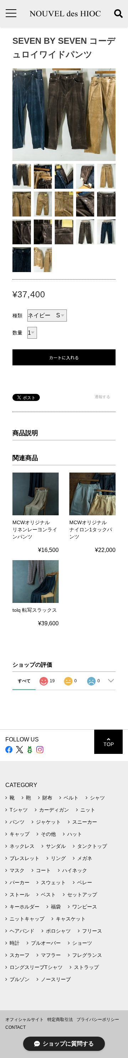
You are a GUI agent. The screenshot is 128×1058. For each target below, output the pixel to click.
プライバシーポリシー (97, 1019)
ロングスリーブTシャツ (36, 967)
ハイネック (74, 870)
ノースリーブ (56, 979)
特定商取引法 (60, 1019)
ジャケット (48, 822)
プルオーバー (46, 943)
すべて (24, 680)
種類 (17, 315)
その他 (48, 834)
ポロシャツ (58, 931)
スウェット (53, 882)
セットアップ (82, 894)
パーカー (20, 882)
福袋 (56, 907)
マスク (17, 870)
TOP (108, 744)
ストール (20, 894)
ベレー (84, 882)
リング (58, 858)
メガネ (84, 858)
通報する (102, 397)
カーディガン (54, 810)
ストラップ (86, 967)
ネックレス (22, 846)
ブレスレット (24, 858)
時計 (15, 943)
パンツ (17, 822)
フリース (92, 931)
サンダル (56, 846)
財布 (47, 798)
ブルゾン (20, 979)
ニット (87, 810)
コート (43, 870)
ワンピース (84, 907)
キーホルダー (24, 907)
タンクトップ (92, 846)
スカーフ (20, 955)
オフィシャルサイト (24, 1019)
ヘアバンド (22, 931)
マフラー (51, 955)
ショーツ (82, 943)
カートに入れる (64, 357)
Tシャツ (19, 810)
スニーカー (84, 822)
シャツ (97, 798)
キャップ (20, 834)
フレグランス (87, 955)
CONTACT (15, 1027)
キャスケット (71, 919)
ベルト (71, 798)
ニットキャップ (27, 919)
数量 (17, 332)
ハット (74, 834)
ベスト (48, 894)
